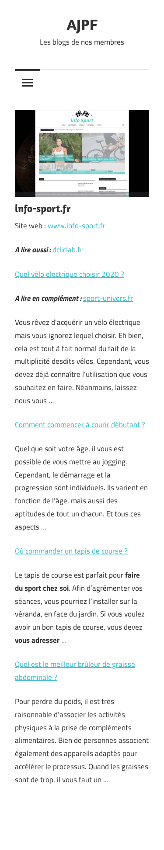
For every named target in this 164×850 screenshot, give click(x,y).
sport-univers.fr (108, 298)
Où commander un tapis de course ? (71, 551)
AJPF (82, 24)
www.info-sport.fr (76, 225)
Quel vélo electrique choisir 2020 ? (69, 274)
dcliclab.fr (67, 249)
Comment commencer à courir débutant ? (80, 424)
